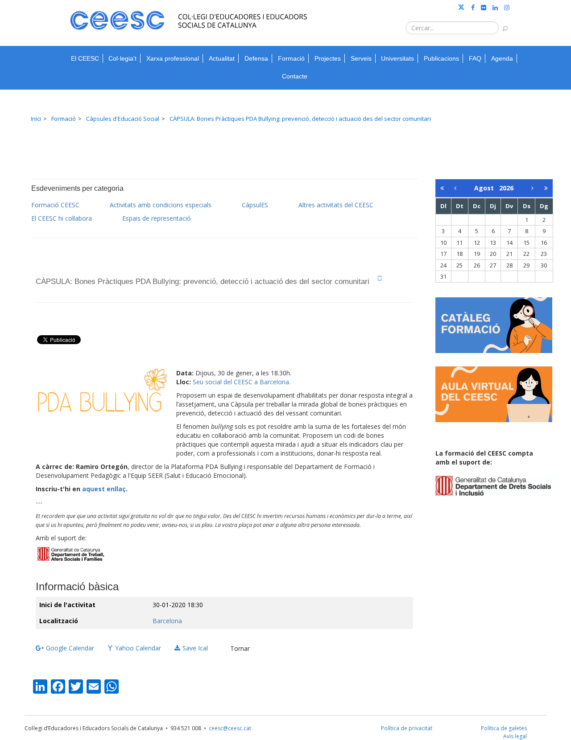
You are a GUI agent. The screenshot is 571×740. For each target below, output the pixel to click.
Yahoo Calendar (138, 648)
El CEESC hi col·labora (61, 218)
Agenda (502, 58)
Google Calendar (70, 648)
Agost (486, 188)
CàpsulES (255, 205)
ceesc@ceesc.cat (230, 728)
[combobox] (452, 27)
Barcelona (167, 621)
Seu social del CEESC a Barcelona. (241, 382)
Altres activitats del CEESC (335, 205)
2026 (506, 188)
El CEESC (85, 58)
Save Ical (195, 648)
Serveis (361, 58)
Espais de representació (156, 218)
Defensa (256, 58)
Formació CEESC (55, 205)
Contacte (294, 76)
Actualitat (222, 58)
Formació (291, 58)
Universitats (397, 58)
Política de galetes (504, 728)
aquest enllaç (104, 489)
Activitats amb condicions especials (160, 205)
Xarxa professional (172, 58)
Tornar (240, 648)
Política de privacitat (406, 728)
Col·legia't (122, 58)
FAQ (475, 58)
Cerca (501, 24)
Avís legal (515, 736)
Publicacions (441, 58)
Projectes (327, 58)
